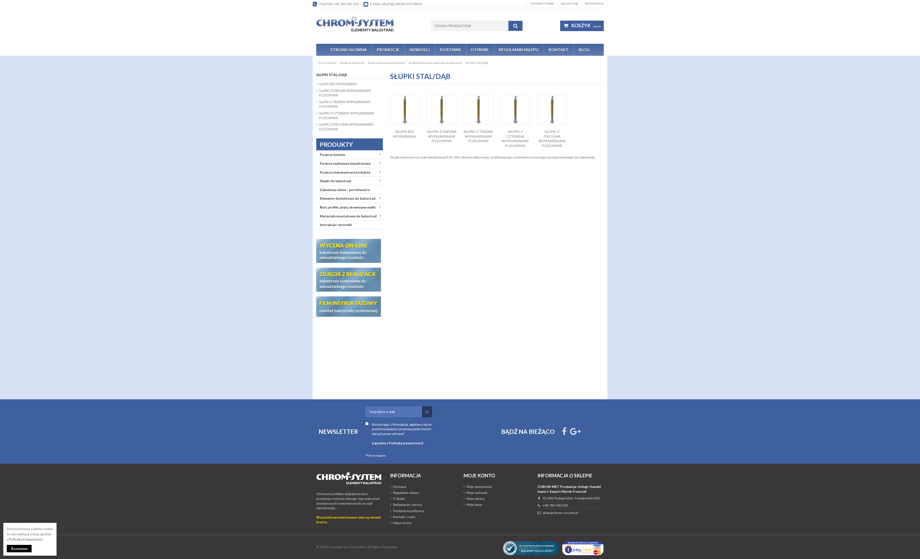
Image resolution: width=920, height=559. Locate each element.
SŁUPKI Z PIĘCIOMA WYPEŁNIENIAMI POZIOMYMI (346, 127)
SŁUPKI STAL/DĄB (331, 75)
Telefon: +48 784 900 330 (339, 4)
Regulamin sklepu (406, 493)
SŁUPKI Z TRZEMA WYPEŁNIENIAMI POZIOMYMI (478, 136)
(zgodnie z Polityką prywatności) (397, 443)
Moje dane (474, 505)
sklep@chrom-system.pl (560, 513)
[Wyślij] (427, 411)
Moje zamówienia (479, 487)
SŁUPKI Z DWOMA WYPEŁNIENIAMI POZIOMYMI (441, 136)
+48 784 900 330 (555, 505)
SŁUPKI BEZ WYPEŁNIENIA (338, 84)
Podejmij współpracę (408, 511)
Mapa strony (402, 523)
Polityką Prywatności (25, 539)
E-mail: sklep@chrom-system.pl (396, 4)
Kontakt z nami (542, 3)
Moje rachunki (476, 493)
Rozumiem (19, 549)
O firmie (399, 499)
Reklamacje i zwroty (407, 505)
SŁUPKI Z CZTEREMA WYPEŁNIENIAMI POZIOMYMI (346, 115)
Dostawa (399, 487)
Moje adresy (475, 499)
